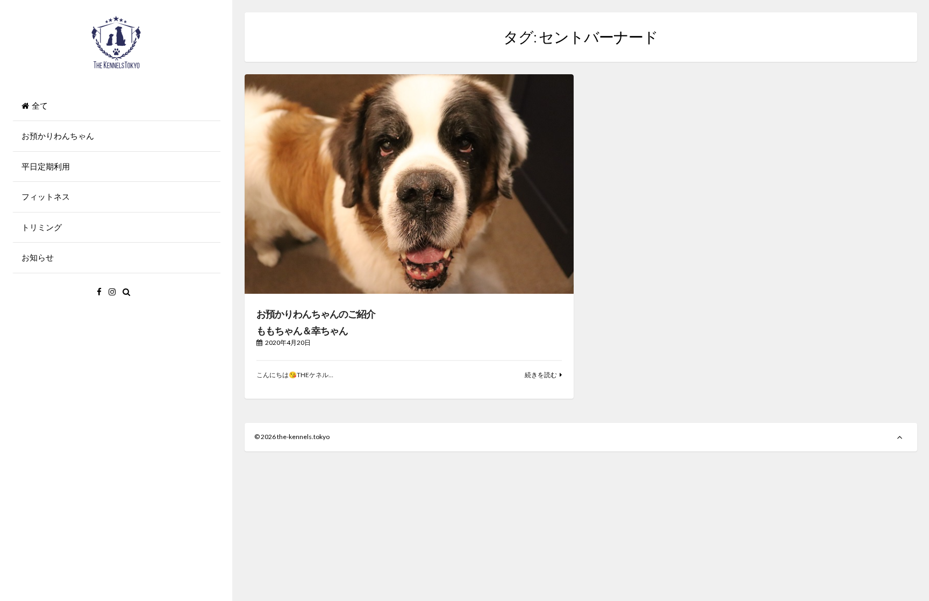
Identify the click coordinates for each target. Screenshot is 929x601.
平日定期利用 (46, 166)
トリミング (42, 227)
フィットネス (46, 196)
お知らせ (38, 257)
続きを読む (541, 375)
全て (40, 105)
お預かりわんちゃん (58, 135)
